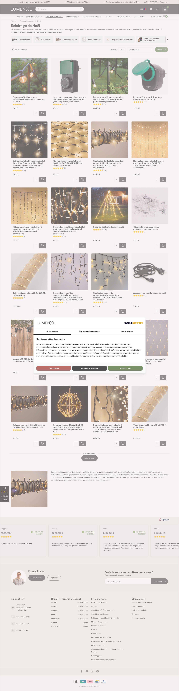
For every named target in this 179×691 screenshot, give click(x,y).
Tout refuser (54, 368)
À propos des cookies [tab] (89, 331)
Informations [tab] (127, 331)
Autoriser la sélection (89, 368)
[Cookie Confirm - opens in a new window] (133, 323)
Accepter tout (125, 368)
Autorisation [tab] (52, 331)
